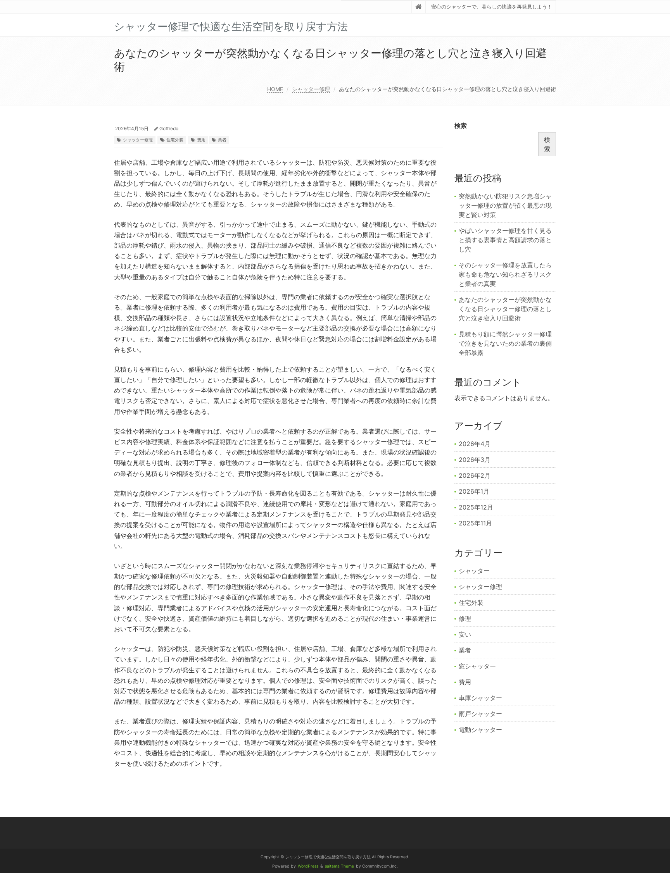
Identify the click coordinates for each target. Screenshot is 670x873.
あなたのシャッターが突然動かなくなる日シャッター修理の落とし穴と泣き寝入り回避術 (505, 309)
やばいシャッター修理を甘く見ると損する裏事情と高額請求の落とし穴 (505, 240)
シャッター (474, 571)
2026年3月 (474, 459)
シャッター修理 (311, 89)
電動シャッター (480, 730)
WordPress (308, 866)
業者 (222, 140)
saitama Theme (339, 866)
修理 (465, 618)
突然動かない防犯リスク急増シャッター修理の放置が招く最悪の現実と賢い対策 (505, 205)
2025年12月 (476, 507)
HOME (275, 89)
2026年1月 (474, 491)
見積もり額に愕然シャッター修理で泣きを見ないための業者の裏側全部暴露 (505, 343)
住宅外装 (174, 140)
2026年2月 (474, 475)
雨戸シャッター (480, 714)
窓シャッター (477, 666)
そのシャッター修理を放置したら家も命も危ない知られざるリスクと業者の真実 (505, 274)
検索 (460, 125)
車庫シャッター (480, 698)
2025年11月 (475, 523)
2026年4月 (474, 444)
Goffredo (168, 128)
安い (465, 634)
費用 (201, 140)
